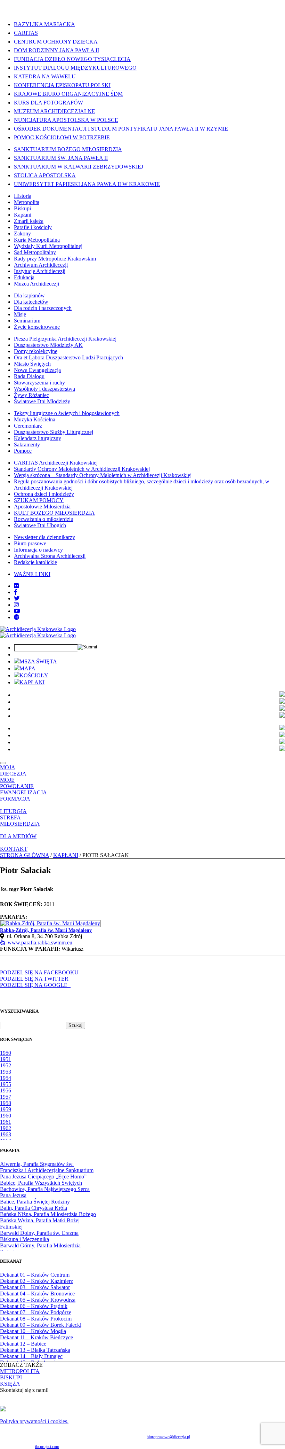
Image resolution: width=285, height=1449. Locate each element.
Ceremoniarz (28, 426)
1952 (5, 1065)
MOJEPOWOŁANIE (17, 783)
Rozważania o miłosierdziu (43, 519)
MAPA (27, 668)
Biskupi (22, 208)
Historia (22, 196)
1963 (5, 1134)
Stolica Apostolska (45, 175)
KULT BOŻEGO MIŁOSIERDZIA (54, 513)
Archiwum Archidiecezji (41, 265)
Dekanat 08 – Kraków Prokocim (36, 1319)
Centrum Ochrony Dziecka (56, 42)
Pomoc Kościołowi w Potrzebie (62, 137)
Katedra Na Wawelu (45, 76)
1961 (5, 1122)
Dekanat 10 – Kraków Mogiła (33, 1331)
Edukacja (24, 277)
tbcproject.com (47, 1446)
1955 (5, 1084)
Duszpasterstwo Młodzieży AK (48, 345)
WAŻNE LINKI (32, 574)
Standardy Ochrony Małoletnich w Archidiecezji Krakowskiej (82, 469)
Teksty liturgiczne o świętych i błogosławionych (67, 413)
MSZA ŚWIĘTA (38, 661)
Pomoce (23, 451)
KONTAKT (13, 849)
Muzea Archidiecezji (36, 284)
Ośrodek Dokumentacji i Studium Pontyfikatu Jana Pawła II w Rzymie (121, 129)
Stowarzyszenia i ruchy (39, 382)
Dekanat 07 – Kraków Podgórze (35, 1312)
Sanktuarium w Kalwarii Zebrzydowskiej (78, 167)
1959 (5, 1109)
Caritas (26, 33)
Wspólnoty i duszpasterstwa (44, 389)
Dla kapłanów (29, 295)
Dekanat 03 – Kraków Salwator (35, 1287)
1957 (5, 1097)
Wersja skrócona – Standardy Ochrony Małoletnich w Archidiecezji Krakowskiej (103, 475)
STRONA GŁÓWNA (24, 855)
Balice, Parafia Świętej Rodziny (35, 1202)
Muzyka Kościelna (34, 419)
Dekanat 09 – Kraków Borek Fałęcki (40, 1325)
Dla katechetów (31, 302)
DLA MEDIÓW (18, 836)
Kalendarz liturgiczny (37, 438)
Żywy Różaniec (31, 395)
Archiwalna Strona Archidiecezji (50, 556)
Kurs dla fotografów (48, 103)
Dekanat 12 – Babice (23, 1344)
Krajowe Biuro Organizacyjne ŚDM (68, 94)
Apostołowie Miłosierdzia (42, 506)
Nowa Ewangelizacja (37, 370)
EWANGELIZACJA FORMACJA (23, 795)
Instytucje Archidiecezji (39, 271)
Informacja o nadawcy (38, 550)
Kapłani (22, 215)
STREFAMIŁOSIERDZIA (20, 821)
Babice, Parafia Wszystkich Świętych (41, 1183)
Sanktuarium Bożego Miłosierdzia (68, 149)
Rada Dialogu (29, 376)
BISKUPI (11, 1377)
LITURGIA (13, 811)
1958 (5, 1103)
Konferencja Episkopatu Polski (62, 85)
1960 (5, 1116)
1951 (5, 1059)
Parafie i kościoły (33, 227)
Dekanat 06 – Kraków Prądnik (33, 1306)
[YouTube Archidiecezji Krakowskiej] (17, 611)
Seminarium (27, 321)
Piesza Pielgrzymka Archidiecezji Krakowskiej (65, 339)
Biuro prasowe (30, 543)
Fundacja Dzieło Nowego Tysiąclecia (72, 59)
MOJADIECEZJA (13, 770)
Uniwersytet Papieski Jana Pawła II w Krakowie (87, 184)
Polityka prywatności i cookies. (34, 1421)
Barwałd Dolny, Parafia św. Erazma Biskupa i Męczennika (39, 1236)
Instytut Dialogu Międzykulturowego (75, 68)
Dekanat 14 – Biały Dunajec (31, 1356)
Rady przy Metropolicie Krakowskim (55, 259)
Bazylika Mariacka (44, 24)
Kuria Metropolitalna (37, 240)
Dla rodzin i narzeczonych (43, 308)
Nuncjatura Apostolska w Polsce (66, 120)
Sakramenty (27, 444)
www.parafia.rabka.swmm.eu (38, 942)
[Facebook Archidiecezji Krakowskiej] (15, 592)
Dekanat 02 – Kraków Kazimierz (36, 1281)
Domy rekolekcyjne (35, 351)
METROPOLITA (20, 1371)
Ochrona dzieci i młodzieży (44, 494)
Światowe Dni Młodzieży (42, 401)
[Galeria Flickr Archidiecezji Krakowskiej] (16, 586)
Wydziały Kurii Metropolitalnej (48, 246)
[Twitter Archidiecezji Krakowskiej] (16, 598)
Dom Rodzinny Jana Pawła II (56, 50)
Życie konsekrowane (37, 327)
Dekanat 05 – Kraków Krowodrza (37, 1300)
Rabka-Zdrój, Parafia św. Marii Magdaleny (46, 930)
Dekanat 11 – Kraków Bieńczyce (36, 1337)
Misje (20, 314)
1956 (5, 1090)
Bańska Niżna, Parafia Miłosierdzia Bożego (48, 1214)
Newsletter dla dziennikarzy (44, 537)
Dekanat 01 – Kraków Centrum (35, 1275)
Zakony (22, 233)
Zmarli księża (28, 221)
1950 (5, 1053)
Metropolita (26, 202)
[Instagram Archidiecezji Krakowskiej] (16, 605)
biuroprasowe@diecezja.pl (168, 1436)
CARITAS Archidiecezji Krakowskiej (56, 463)
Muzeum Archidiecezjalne (54, 111)
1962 (5, 1128)
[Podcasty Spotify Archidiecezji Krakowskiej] (16, 617)
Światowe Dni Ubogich (40, 525)
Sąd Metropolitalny (35, 252)
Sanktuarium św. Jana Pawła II (61, 158)
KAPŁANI (31, 682)
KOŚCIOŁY (33, 675)
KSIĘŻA (10, 1384)
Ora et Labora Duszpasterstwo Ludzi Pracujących (68, 357)
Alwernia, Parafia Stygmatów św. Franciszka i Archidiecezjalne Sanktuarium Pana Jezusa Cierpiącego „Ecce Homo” (46, 1170)
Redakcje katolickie (35, 562)
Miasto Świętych (32, 364)
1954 (5, 1078)
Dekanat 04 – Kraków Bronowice (37, 1293)
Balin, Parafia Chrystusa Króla (33, 1208)
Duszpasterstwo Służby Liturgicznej (53, 432)
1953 (5, 1072)
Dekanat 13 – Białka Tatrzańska (35, 1350)
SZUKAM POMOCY (39, 500)
